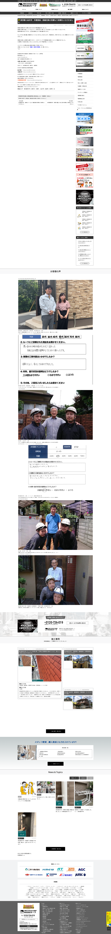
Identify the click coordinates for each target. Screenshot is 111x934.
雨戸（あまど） (63, 892)
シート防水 (80, 887)
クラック (29, 886)
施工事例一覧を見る (56, 731)
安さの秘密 (45, 927)
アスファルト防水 (64, 887)
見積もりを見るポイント (65, 927)
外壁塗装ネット (21, 855)
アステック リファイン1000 (82, 906)
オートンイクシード (64, 914)
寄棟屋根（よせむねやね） (36, 895)
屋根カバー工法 (74, 13)
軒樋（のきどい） (36, 897)
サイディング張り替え (47, 919)
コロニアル (80, 897)
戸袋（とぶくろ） (54, 892)
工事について (62, 903)
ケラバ (27, 895)
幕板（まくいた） (71, 892)
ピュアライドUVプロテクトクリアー (84, 921)
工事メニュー (44, 905)
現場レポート (75, 778)
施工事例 (43, 932)
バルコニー (52, 887)
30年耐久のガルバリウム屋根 (65, 931)
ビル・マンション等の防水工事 (84, 108)
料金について (44, 926)
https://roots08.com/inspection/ (34, 80)
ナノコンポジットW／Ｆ (81, 911)
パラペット (53, 897)
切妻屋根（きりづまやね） (48, 895)
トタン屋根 (81, 889)
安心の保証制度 (63, 918)
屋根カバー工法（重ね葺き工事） (49, 908)
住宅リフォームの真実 (63, 919)
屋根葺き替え (81, 95)
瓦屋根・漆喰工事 (62, 13)
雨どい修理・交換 (50, 13)
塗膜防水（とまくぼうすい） (34, 889)
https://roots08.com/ (22, 57)
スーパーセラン (80, 927)
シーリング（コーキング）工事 (42, 887)
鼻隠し (29, 897)
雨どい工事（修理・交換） (48, 910)
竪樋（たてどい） (45, 897)
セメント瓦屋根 (59, 889)
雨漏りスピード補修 (64, 906)
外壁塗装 (22, 13)
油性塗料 (82, 886)
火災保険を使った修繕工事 (48, 929)
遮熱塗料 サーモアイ (81, 913)
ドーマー (84, 895)
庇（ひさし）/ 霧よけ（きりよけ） (42, 892)
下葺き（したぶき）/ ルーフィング (66, 891)
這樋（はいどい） (80, 892)
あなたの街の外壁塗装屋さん (24, 853)
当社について (56, 763)
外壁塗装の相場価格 (47, 931)
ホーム (24, 9)
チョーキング (36, 886)
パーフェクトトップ (80, 914)
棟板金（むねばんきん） (56, 894)
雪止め (56, 891)
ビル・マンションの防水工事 (48, 924)
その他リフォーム (82, 105)
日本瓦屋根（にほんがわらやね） (70, 889)
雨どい (47, 894)
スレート (74, 897)
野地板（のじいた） (79, 891)
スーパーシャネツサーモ (81, 905)
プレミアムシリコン (80, 916)
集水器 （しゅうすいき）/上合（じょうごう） (35, 894)
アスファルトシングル (66, 897)
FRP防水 (58, 897)
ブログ (90, 778)
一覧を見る (85, 232)
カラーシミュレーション (65, 911)
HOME (43, 903)
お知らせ (83, 778)
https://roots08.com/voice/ (29, 72)
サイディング (60, 886)
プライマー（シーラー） (51, 886)
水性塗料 (32, 887)
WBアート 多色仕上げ (81, 910)
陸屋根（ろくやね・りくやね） (48, 889)
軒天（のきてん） (66, 894)
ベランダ (57, 887)
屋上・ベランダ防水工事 (47, 911)
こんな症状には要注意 (64, 916)
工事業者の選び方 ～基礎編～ (66, 922)
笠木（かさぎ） (31, 892)
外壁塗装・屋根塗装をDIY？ (65, 932)
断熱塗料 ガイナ (80, 908)
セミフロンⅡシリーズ (81, 924)
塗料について (78, 903)
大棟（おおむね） (58, 895)
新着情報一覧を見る (56, 849)
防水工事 (39, 13)
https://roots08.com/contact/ (31, 86)
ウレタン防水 (73, 887)
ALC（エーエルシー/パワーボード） (72, 886)
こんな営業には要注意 (64, 924)
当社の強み (79, 931)
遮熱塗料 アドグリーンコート (82, 918)
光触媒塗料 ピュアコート (82, 919)
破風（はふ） (74, 894)
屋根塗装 (30, 13)
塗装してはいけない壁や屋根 (65, 926)
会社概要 (78, 932)
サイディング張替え (86, 13)
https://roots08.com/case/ (29, 70)
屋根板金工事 (81, 98)
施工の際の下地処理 (64, 913)
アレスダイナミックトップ (82, 926)
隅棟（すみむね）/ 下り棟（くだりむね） (72, 895)
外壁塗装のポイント (64, 921)
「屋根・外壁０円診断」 (35, 47)
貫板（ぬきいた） (82, 894)
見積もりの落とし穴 (64, 929)
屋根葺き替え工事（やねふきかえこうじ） (45, 891)
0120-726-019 (69, 4)
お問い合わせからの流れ (65, 910)
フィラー (42, 886)
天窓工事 (80, 102)
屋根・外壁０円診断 (64, 908)
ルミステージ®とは (80, 922)
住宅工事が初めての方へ (65, 905)
